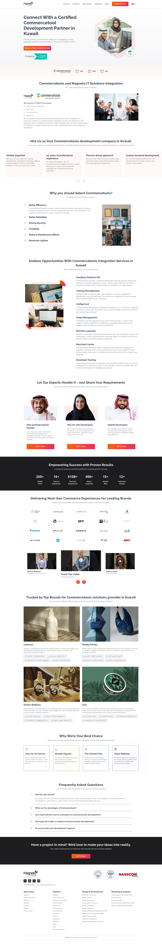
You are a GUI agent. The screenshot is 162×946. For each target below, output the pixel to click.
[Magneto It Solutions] (28, 4)
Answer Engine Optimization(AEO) (122, 905)
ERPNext (55, 921)
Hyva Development (88, 905)
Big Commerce (57, 908)
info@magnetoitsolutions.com (46, 885)
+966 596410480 (29, 885)
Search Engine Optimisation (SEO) (122, 895)
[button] (78, 181)
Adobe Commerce (58, 897)
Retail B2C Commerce (89, 895)
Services (66, 4)
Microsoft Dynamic (59, 929)
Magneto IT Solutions (72, 937)
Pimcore (55, 913)
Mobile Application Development (92, 921)
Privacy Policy (28, 911)
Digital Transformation (89, 916)
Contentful (56, 919)
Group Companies (29, 897)
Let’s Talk (40, 446)
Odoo (54, 924)
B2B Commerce (87, 897)
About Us (27, 895)
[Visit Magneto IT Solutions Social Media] (25, 880)
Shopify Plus (57, 905)
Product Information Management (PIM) (94, 911)
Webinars (27, 903)
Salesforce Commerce (60, 900)
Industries (98, 4)
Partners (26, 905)
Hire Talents (87, 4)
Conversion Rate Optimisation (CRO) (122, 903)
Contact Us (120, 4)
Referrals (26, 900)
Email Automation (117, 900)
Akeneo (55, 916)
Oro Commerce (58, 911)
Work (107, 4)
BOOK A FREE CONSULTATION (37, 48)
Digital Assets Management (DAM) (93, 913)
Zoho (54, 927)
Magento (55, 895)
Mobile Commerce (88, 908)
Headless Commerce (88, 900)
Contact (26, 908)
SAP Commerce (58, 903)
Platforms (76, 4)
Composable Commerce (90, 903)
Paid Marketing (116, 897)
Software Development (89, 919)
